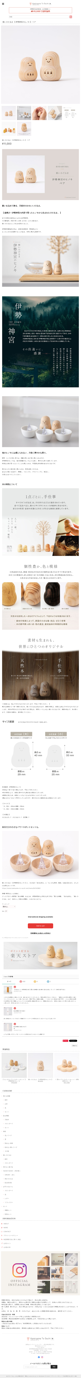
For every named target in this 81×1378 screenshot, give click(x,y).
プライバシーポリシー (11, 1235)
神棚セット (8, 1210)
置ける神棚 (6, 1096)
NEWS (6, 1227)
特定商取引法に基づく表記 (12, 1239)
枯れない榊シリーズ (11, 1147)
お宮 (6, 1104)
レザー (7, 1198)
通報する (74, 1045)
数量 (3, 911)
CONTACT (7, 1231)
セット (7, 1112)
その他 (7, 1151)
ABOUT (6, 1224)
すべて (9, 981)
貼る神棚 (6, 1116)
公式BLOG (7, 1247)
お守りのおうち (8, 1186)
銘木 (6, 1100)
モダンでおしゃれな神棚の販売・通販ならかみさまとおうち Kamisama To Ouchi (29, 1376)
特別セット (8, 1214)
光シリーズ (8, 1135)
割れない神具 (9, 1143)
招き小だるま (9, 1179)
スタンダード (9, 1123)
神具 (4, 1131)
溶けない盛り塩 (8, 1167)
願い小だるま (7, 1155)
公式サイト (7, 1243)
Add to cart (40, 926)
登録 (54, 1367)
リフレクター (9, 1202)
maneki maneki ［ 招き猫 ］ (12, 1171)
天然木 (7, 1119)
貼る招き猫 (8, 1182)
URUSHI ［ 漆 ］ (10, 1175)
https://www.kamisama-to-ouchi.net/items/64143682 (21, 888)
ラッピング (5, 904)
